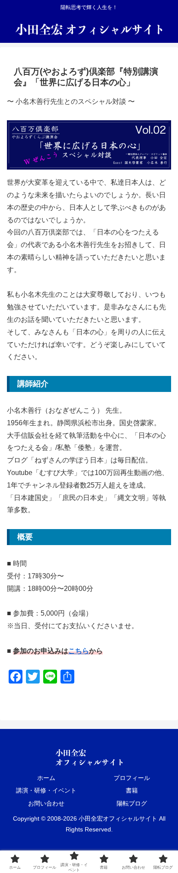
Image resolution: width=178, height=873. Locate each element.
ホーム (46, 777)
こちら (78, 651)
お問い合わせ (46, 803)
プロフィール (132, 777)
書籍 (132, 790)
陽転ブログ (132, 803)
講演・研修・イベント (46, 790)
